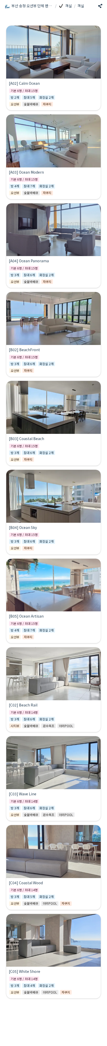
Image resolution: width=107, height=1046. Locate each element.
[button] (29, 6)
